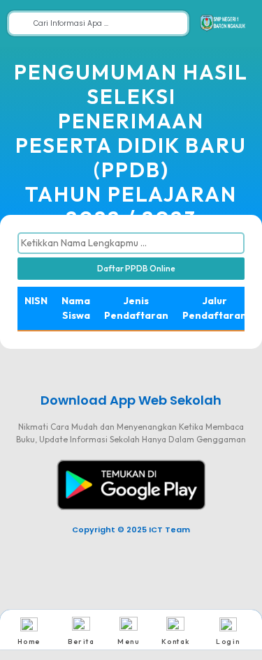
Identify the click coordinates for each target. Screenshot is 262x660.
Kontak (175, 641)
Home (29, 641)
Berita (81, 641)
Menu (128, 641)
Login (228, 641)
